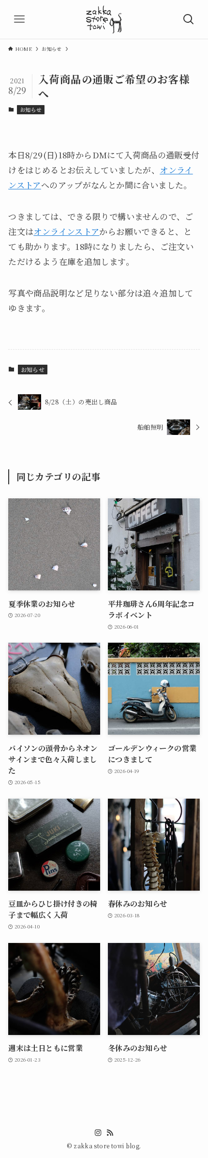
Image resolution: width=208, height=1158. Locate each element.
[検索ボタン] (188, 19)
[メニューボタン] (19, 19)
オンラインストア (66, 231)
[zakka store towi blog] (104, 19)
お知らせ (31, 109)
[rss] (109, 1132)
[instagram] (98, 1132)
